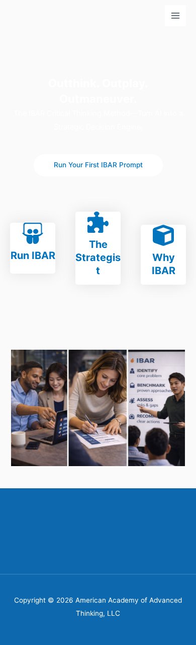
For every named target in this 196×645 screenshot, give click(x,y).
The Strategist (98, 257)
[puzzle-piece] (98, 222)
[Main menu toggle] (175, 15)
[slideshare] (32, 233)
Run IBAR (33, 255)
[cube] (163, 235)
